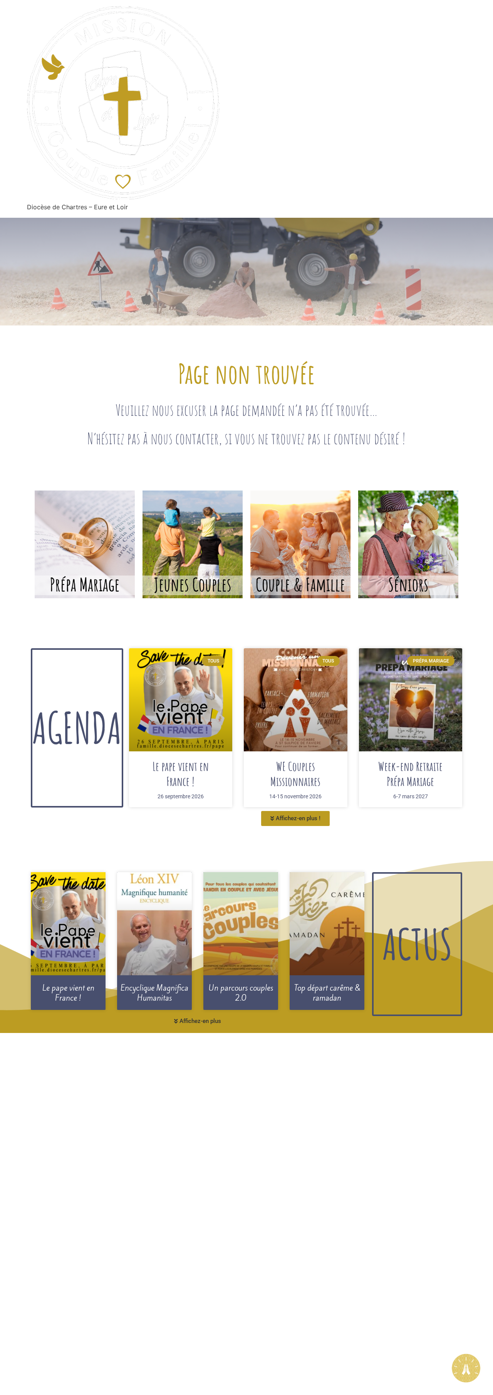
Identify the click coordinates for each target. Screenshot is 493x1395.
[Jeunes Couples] (193, 544)
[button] (295, 818)
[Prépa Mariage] (85, 544)
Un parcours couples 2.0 (241, 993)
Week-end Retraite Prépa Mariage (410, 773)
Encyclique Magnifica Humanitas (154, 993)
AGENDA (77, 727)
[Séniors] (408, 544)
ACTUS (417, 943)
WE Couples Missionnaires (295, 773)
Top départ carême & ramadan (327, 993)
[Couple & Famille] (300, 544)
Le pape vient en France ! (181, 773)
